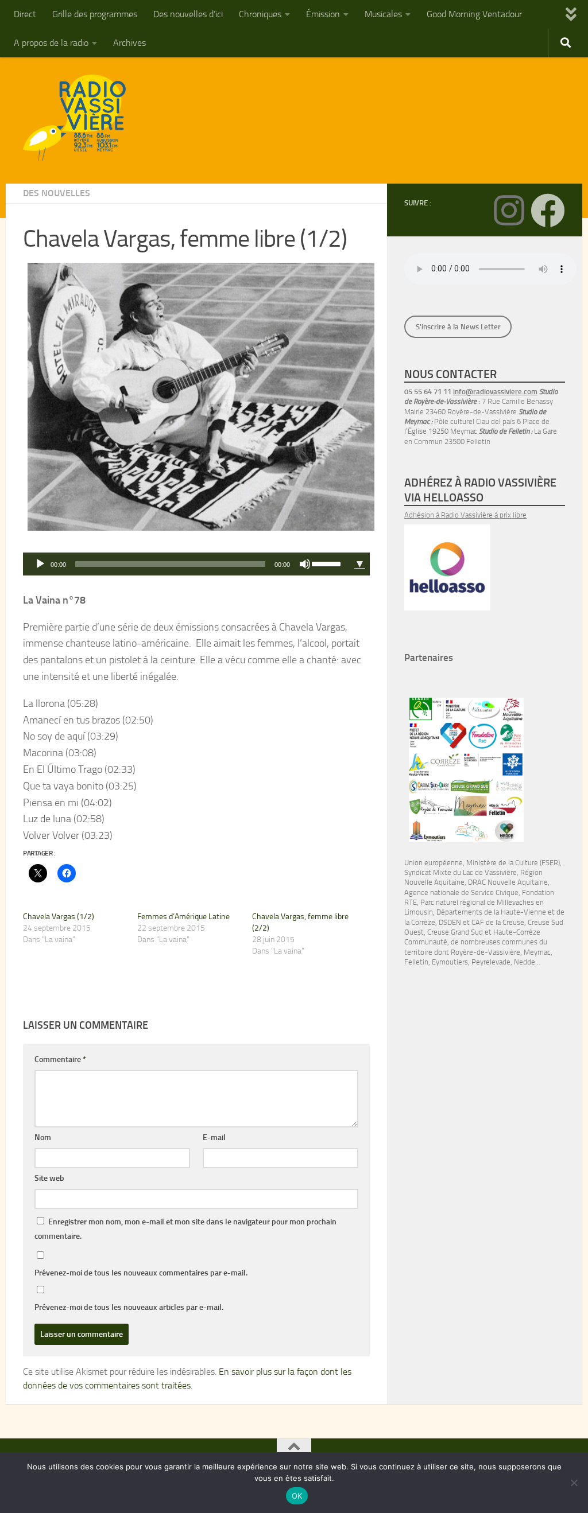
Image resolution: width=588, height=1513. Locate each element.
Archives (129, 42)
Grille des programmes (94, 14)
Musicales (383, 14)
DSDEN (450, 922)
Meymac (537, 952)
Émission (323, 14)
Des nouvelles (56, 193)
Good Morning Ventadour (474, 14)
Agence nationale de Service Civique (461, 892)
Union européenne (433, 862)
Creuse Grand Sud (455, 932)
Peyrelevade (490, 962)
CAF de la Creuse (497, 922)
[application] (186, 564)
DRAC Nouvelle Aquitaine (508, 882)
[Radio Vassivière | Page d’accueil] (81, 118)
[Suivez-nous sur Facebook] (548, 210)
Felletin (416, 962)
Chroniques (260, 14)
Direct (25, 14)
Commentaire (60, 1059)
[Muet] (305, 564)
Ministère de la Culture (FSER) (513, 862)
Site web (49, 1178)
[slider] (328, 563)
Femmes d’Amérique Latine (183, 916)
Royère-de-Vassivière (485, 952)
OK (297, 1495)
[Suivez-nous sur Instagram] (509, 210)
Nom (42, 1137)
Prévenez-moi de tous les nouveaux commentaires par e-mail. (140, 1273)
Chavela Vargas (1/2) (58, 916)
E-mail (214, 1137)
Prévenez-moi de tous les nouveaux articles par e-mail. (128, 1307)
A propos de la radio (51, 42)
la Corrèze (419, 922)
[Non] (573, 1482)
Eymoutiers (450, 962)
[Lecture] (40, 564)
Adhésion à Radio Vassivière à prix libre (465, 515)
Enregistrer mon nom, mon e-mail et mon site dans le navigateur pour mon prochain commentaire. (185, 1229)
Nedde (524, 962)
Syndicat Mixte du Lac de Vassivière (460, 872)
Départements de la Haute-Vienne (491, 912)
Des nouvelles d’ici (188, 14)
